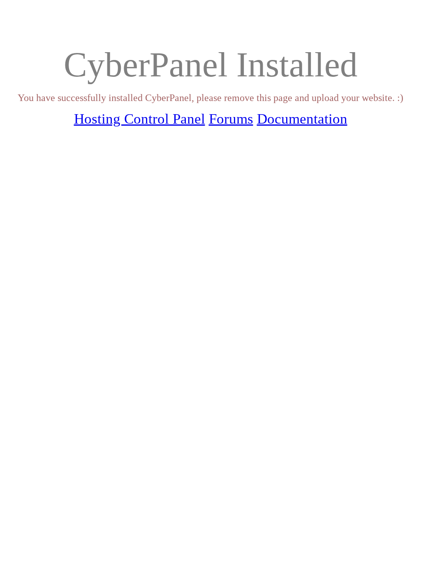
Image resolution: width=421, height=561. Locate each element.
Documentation (302, 119)
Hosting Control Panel (139, 119)
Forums (231, 119)
